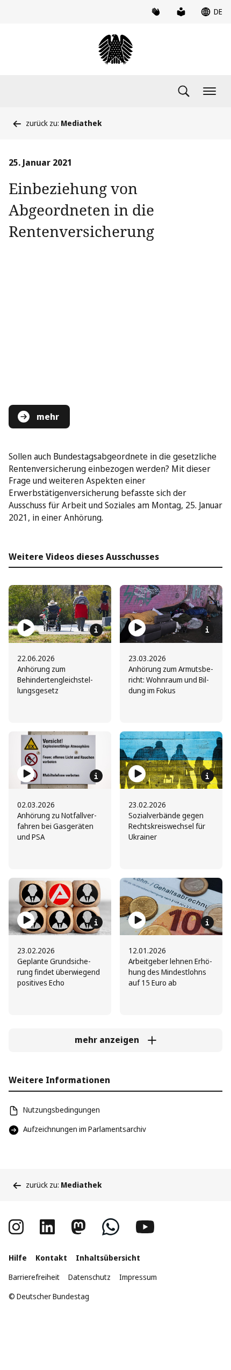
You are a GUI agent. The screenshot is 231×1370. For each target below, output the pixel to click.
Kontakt (51, 1258)
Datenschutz (89, 1277)
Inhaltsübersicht (108, 1258)
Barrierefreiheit (34, 1277)
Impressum (138, 1277)
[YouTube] (145, 1226)
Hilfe (18, 1258)
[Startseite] (115, 49)
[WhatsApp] (110, 1226)
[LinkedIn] (47, 1226)
